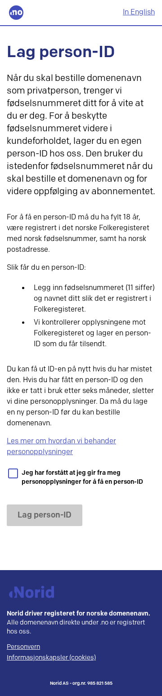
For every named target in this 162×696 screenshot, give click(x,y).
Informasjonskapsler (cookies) (51, 657)
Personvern (23, 647)
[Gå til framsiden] (16, 13)
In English (139, 12)
